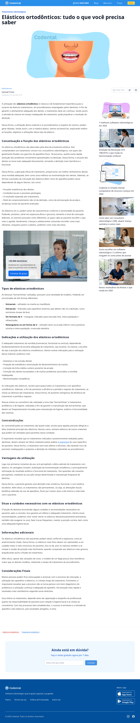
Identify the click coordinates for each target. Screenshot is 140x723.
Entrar (131, 3)
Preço (119, 3)
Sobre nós (56, 700)
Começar (91, 663)
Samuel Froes (8, 92)
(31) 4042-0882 (82, 3)
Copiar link (119, 90)
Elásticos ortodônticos (11, 632)
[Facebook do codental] (133, 716)
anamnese (64, 442)
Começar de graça (18, 273)
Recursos (107, 3)
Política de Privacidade (39, 700)
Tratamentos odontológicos (14, 12)
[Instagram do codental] (128, 716)
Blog (96, 3)
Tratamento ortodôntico (30, 632)
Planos (8, 700)
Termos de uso (20, 700)
